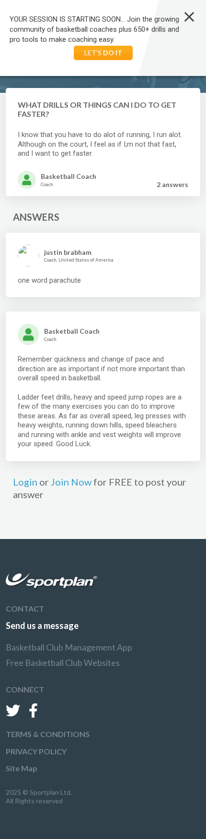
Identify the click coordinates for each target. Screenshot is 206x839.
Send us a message (42, 625)
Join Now (71, 482)
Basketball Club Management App (69, 647)
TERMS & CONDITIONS (48, 734)
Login (25, 482)
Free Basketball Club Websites (63, 662)
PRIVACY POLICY (36, 751)
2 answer (172, 184)
